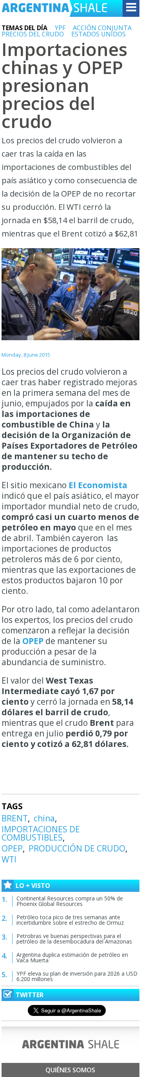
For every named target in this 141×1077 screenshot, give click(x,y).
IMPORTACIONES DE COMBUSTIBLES (41, 833)
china (44, 818)
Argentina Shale (54, 8)
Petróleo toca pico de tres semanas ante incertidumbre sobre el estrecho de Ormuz (70, 919)
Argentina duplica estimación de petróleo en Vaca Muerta (72, 957)
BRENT (15, 818)
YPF (60, 27)
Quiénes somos (70, 1070)
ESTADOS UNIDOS (98, 34)
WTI (9, 859)
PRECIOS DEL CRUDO (33, 34)
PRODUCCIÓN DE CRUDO (77, 848)
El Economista (98, 485)
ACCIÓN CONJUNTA (102, 27)
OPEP (32, 640)
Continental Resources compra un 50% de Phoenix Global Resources (69, 901)
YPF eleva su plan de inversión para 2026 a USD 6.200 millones (76, 976)
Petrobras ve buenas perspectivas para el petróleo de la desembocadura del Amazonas (74, 938)
